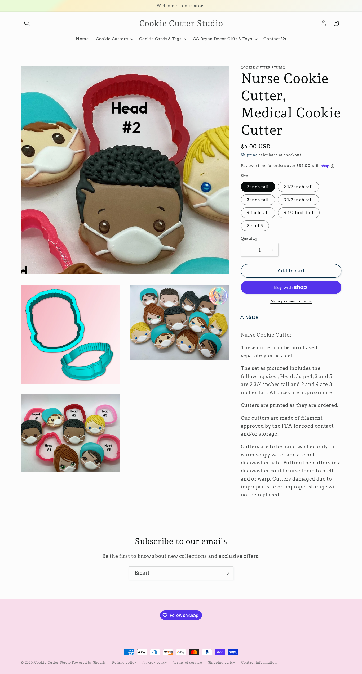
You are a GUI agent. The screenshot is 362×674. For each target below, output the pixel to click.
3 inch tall (258, 199)
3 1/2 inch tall (298, 199)
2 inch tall (258, 186)
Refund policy (124, 662)
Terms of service (187, 662)
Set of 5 (255, 225)
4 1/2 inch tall (299, 212)
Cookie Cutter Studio (52, 662)
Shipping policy (221, 662)
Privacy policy (154, 662)
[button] (27, 23)
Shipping (249, 155)
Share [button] (252, 317)
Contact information (259, 662)
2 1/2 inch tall (298, 186)
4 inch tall (258, 212)
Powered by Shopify (89, 662)
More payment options (291, 301)
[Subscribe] (226, 573)
